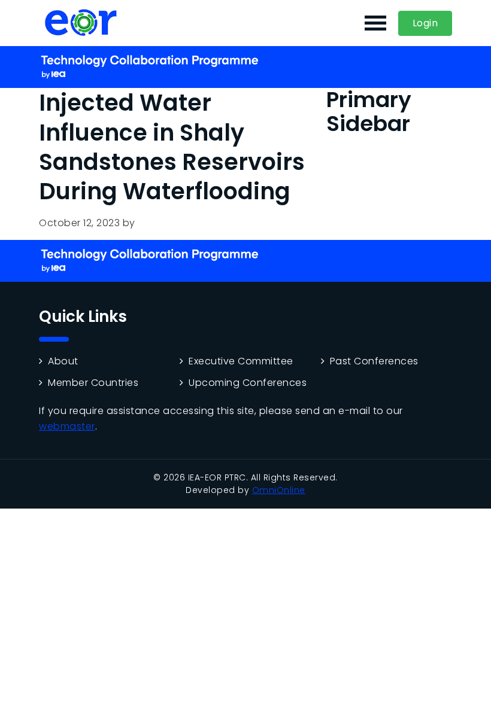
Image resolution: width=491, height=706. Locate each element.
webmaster (67, 426)
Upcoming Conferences (248, 382)
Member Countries (93, 382)
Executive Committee (241, 361)
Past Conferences (374, 361)
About (63, 361)
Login (425, 23)
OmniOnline (278, 490)
